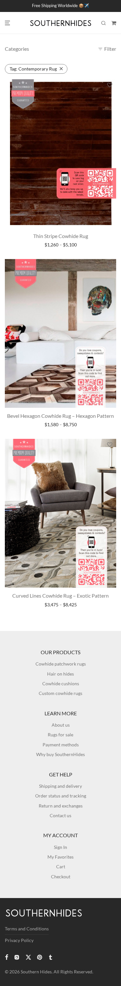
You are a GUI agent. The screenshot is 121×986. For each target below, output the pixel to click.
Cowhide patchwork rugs (60, 663)
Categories (17, 49)
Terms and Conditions (27, 928)
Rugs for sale (60, 734)
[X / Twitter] (28, 956)
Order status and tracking (60, 795)
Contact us (60, 815)
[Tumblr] (50, 956)
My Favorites (60, 857)
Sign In (60, 847)
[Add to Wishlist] (109, 85)
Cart (60, 866)
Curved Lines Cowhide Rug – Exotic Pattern (60, 595)
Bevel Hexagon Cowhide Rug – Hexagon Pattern (60, 416)
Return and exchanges (61, 805)
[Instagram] (17, 956)
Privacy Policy (19, 940)
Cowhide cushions (60, 683)
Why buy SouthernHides (60, 754)
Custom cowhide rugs (60, 693)
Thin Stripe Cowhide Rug (60, 236)
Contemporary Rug (33, 68)
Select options (60, 245)
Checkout (60, 876)
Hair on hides (60, 674)
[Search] (103, 23)
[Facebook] (6, 956)
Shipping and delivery (60, 786)
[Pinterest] (40, 956)
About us (61, 725)
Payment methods (61, 744)
